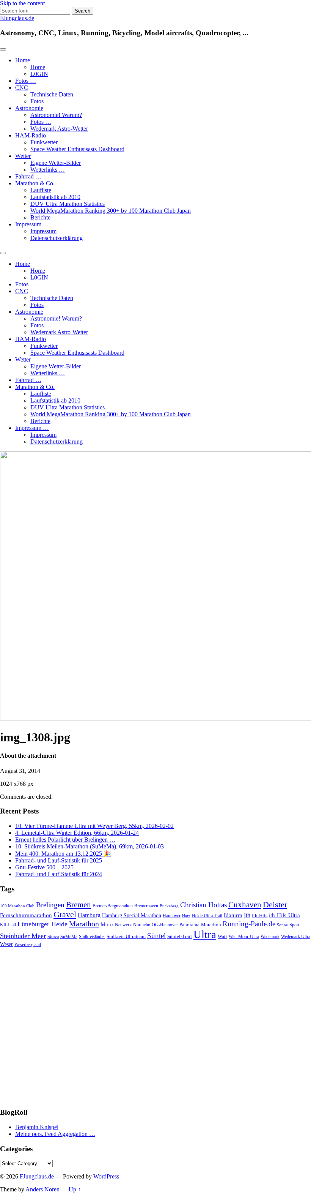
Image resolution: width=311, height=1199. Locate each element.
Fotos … (25, 80)
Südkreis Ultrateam (126, 936)
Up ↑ (75, 1189)
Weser (6, 944)
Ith (247, 915)
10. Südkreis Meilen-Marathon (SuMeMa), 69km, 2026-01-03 (89, 846)
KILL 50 (8, 925)
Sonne (282, 925)
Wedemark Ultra (295, 936)
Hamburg (89, 915)
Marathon (84, 923)
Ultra (204, 934)
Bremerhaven (146, 906)
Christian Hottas (203, 905)
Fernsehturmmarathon (26, 915)
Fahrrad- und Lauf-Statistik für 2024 (58, 874)
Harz (186, 916)
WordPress (106, 1176)
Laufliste (40, 190)
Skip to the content (22, 3)
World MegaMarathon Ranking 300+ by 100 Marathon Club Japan (110, 210)
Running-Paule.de (249, 924)
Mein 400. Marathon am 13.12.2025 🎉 (63, 853)
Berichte (40, 217)
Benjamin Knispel (36, 1127)
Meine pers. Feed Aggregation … (55, 1134)
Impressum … (32, 224)
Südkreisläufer (92, 936)
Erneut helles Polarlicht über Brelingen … (65, 839)
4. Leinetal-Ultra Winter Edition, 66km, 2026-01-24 (77, 832)
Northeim (141, 925)
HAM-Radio (30, 135)
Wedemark (270, 936)
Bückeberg (169, 906)
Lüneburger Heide (42, 924)
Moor (107, 924)
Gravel (64, 914)
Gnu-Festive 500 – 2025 (44, 867)
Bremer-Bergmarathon (113, 906)
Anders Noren (42, 1189)
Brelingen (50, 905)
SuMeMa (68, 936)
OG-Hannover (165, 925)
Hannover (172, 915)
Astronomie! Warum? (56, 115)
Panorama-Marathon (200, 924)
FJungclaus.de (17, 18)
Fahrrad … (28, 176)
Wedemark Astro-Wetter (59, 128)
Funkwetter (44, 142)
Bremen (78, 904)
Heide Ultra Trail (207, 915)
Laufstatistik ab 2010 (55, 197)
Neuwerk (123, 924)
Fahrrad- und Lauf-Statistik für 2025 (58, 860)
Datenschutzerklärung (56, 238)
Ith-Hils (259, 915)
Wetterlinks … (47, 169)
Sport (294, 925)
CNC (21, 87)
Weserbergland (27, 944)
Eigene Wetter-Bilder (55, 163)
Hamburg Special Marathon (131, 915)
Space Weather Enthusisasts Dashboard (77, 149)
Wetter (23, 156)
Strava (53, 936)
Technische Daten (51, 94)
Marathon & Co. (35, 183)
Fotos (37, 101)
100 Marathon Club (17, 906)
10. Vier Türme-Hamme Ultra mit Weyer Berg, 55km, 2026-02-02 (94, 826)
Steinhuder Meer (23, 936)
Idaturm (233, 915)
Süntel (156, 936)
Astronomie (29, 108)
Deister (275, 904)
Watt (222, 936)
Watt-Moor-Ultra (244, 936)
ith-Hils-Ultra (284, 915)
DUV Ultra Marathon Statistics (67, 204)
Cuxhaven (244, 904)
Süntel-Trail (179, 936)
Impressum (43, 231)
